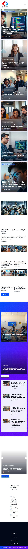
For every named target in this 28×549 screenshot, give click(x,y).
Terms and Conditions (14, 543)
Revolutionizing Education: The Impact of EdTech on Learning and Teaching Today (14, 368)
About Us (14, 533)
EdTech (6, 332)
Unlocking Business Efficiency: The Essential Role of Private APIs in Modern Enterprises (13, 94)
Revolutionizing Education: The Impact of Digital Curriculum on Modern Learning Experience (18, 410)
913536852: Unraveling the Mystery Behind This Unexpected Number (13, 468)
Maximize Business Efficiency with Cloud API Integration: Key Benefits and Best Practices (13, 64)
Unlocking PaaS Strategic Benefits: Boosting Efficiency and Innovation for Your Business (7, 263)
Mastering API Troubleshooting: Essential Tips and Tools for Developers (13, 30)
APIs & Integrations (9, 11)
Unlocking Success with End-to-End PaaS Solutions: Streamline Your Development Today (20, 287)
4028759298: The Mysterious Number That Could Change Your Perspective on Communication (18, 422)
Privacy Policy (14, 540)
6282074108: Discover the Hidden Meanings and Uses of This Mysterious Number (13, 184)
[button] (25, 4)
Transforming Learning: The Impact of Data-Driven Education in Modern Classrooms (13, 336)
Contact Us (14, 537)
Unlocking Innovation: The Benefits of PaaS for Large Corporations (20, 263)
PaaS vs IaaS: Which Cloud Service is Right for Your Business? (7, 287)
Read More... (4, 241)
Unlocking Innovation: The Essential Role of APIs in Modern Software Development (14, 125)
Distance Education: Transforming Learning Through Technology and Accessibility (18, 397)
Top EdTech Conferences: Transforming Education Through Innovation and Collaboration (18, 384)
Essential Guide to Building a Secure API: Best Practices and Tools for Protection (13, 156)
